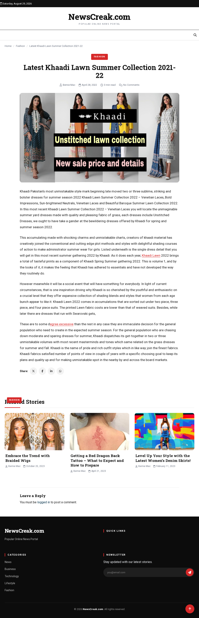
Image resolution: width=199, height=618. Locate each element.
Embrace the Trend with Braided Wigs (27, 458)
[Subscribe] (190, 572)
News (8, 562)
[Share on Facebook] (42, 371)
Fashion (20, 46)
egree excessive (61, 324)
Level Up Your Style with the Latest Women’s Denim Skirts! (163, 458)
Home (8, 46)
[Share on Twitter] (33, 371)
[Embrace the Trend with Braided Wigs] (34, 431)
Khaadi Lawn (151, 255)
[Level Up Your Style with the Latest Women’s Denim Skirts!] (164, 431)
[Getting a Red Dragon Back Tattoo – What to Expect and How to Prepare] (99, 431)
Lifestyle (10, 583)
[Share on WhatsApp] (60, 371)
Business (10, 569)
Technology (12, 576)
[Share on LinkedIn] (51, 371)
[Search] (195, 35)
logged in (43, 502)
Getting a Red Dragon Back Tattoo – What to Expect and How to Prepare (97, 460)
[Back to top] (189, 608)
